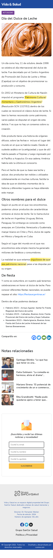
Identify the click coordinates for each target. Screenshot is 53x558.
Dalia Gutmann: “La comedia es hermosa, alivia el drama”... (32, 374)
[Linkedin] (49, 337)
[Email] (44, 337)
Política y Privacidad (26, 534)
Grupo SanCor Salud (26, 530)
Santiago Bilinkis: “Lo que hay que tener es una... (32, 361)
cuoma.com (39, 547)
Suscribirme (26, 466)
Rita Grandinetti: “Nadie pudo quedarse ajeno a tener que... (32, 398)
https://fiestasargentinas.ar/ (31, 294)
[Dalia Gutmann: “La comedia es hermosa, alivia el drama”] (8, 375)
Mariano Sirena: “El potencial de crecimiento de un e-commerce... (33, 386)
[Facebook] (34, 337)
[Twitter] (39, 337)
